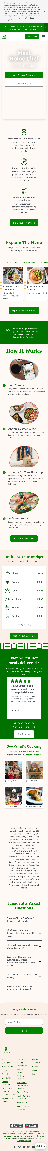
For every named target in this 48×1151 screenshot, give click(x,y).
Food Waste (22, 1102)
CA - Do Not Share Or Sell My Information (8, 1091)
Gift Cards (6, 1078)
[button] (46, 27)
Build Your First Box (24, 538)
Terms (32, 18)
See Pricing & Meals (24, 75)
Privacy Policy (8, 20)
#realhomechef (33, 754)
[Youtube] (33, 1147)
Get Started (32, 36)
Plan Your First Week (24, 222)
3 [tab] (22, 723)
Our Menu (6, 1063)
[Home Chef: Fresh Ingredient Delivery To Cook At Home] (6, 1051)
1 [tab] (15, 723)
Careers (35, 1066)
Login (4, 1070)
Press (34, 1070)
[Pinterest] (19, 1147)
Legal (34, 1074)
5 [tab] (29, 723)
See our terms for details (24, 337)
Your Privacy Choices (7, 1100)
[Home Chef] (4, 36)
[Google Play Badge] (31, 1126)
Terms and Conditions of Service (23, 1085)
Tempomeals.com (24, 1141)
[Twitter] (24, 1147)
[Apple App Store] (16, 1126)
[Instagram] (28, 1147)
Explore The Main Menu (24, 310)
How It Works (7, 1066)
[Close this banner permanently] (44, 11)
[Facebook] (14, 1147)
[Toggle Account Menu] (43, 36)
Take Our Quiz (24, 83)
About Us (36, 1063)
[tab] (13, 262)
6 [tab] (33, 723)
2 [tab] (19, 723)
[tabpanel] (24, 283)
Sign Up (5, 1074)
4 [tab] (26, 723)
